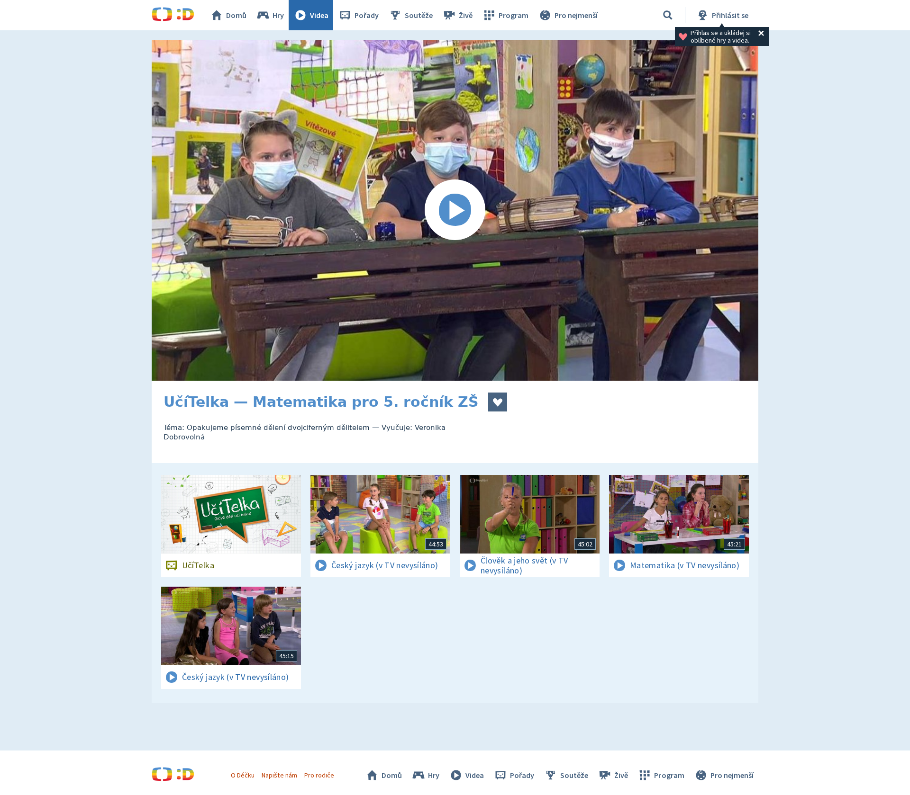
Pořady (367, 15)
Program (513, 15)
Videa (319, 15)
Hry (278, 15)
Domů (236, 15)
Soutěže (419, 15)
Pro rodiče (319, 775)
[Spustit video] (455, 210)
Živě (466, 15)
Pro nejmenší (576, 15)
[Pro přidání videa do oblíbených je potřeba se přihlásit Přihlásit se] (497, 402)
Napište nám (279, 775)
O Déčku (243, 775)
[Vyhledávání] (668, 15)
